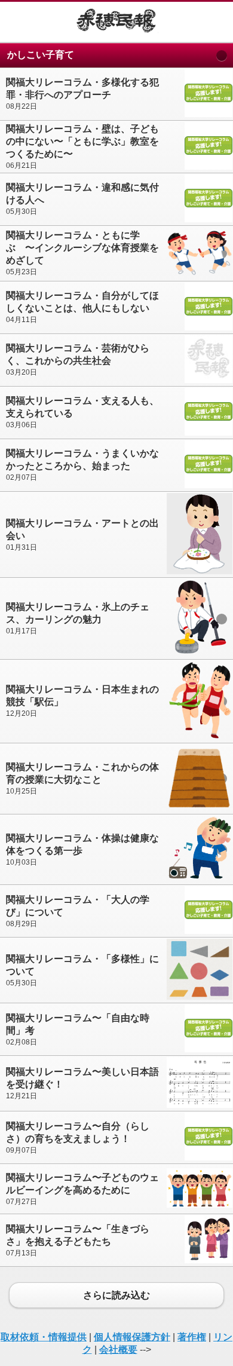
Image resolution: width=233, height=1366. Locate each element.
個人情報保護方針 (132, 1337)
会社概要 (118, 1349)
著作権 (191, 1337)
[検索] (215, 22)
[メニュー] (18, 22)
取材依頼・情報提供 (44, 1337)
